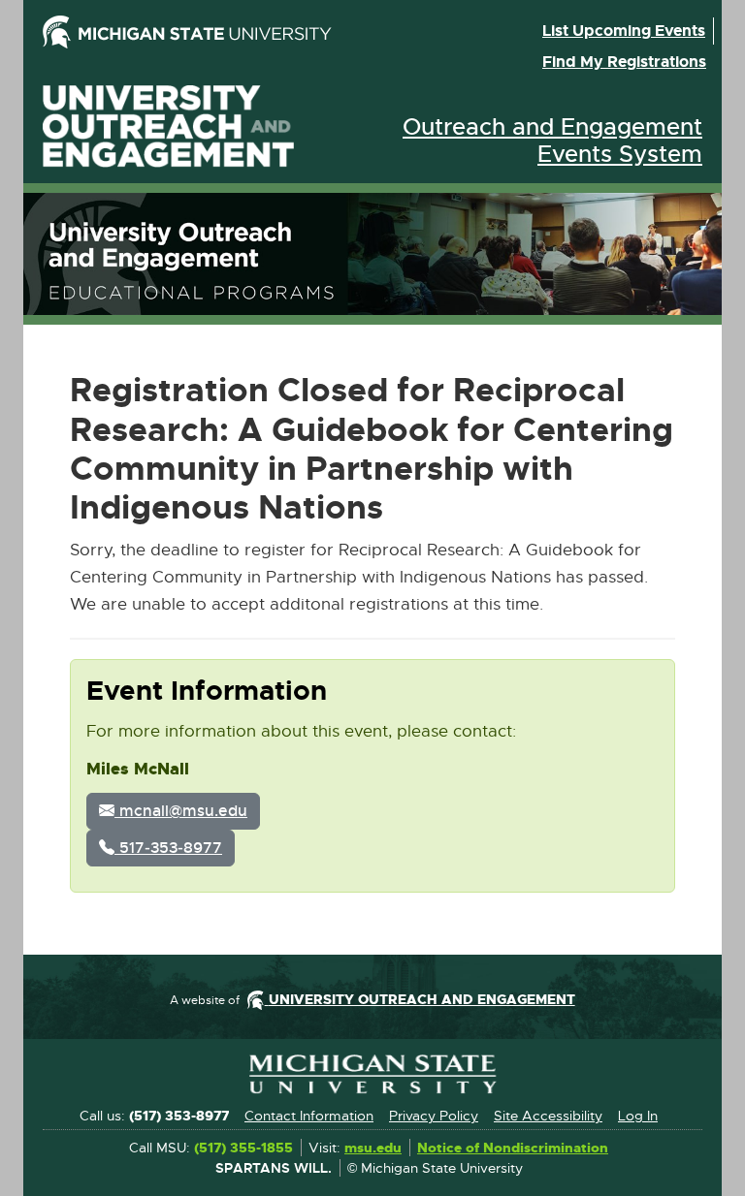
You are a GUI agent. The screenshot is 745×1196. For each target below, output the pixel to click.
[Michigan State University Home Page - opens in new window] (202, 32)
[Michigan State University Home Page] (372, 1074)
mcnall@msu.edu (180, 811)
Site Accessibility (548, 1115)
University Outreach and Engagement (169, 126)
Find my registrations (624, 61)
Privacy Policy (433, 1115)
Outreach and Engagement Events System (552, 140)
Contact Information (308, 1115)
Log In (638, 1115)
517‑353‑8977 (168, 847)
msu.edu (373, 1148)
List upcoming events (623, 30)
